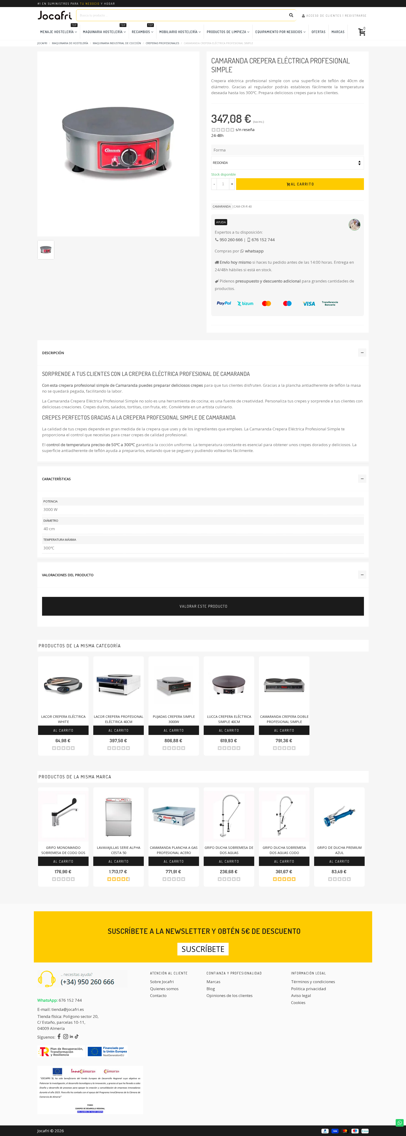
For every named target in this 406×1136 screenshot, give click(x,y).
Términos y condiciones (313, 981)
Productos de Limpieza (226, 32)
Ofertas (319, 32)
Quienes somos (164, 988)
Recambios (142, 29)
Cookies (298, 1002)
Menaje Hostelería (58, 29)
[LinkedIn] (71, 1037)
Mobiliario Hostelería (178, 32)
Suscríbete (203, 949)
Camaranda (222, 206)
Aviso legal (301, 995)
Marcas (338, 32)
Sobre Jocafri (162, 981)
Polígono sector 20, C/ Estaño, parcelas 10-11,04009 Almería (67, 1022)
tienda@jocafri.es (67, 1009)
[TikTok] (76, 1037)
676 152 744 (70, 1000)
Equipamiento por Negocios (278, 32)
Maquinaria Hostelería (104, 29)
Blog (211, 988)
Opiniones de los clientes (230, 995)
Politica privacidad (308, 988)
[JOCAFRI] (55, 15)
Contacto (158, 995)
